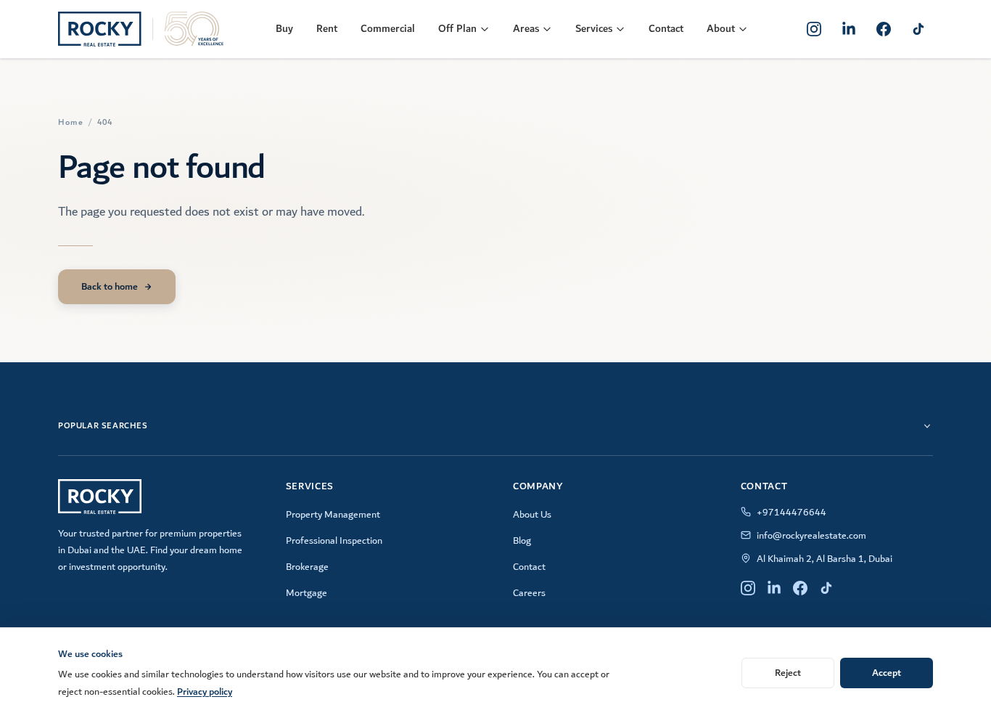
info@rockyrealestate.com (811, 536)
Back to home (109, 286)
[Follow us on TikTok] (918, 29)
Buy (284, 29)
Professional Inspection (334, 541)
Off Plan (457, 29)
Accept (886, 672)
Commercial (388, 29)
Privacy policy (204, 691)
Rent (326, 29)
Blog (522, 541)
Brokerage (307, 567)
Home (70, 122)
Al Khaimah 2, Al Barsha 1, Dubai (824, 559)
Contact (666, 29)
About (721, 29)
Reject (788, 672)
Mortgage (306, 593)
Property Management (333, 515)
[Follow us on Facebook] (883, 29)
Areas (526, 29)
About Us (532, 515)
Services (593, 29)
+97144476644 (791, 512)
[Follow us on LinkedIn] (848, 29)
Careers (529, 593)
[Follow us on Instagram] (813, 29)
